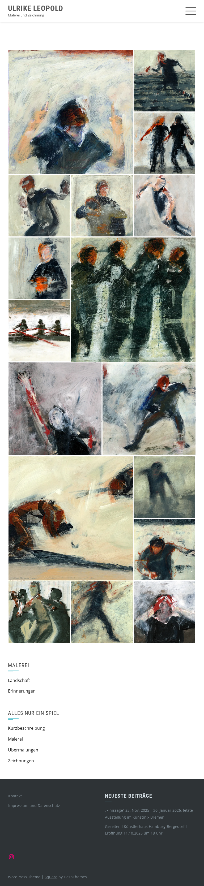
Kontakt (15, 795)
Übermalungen (23, 750)
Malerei (15, 739)
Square (51, 876)
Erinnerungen (22, 691)
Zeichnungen (21, 761)
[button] (70, 112)
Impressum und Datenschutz (34, 805)
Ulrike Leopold (35, 8)
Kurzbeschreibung (26, 728)
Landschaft (19, 680)
